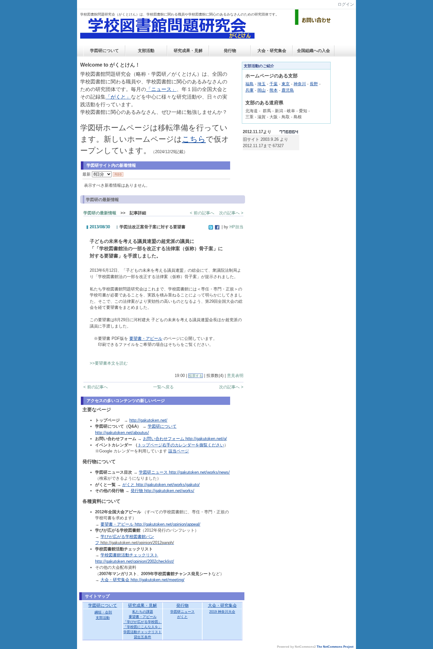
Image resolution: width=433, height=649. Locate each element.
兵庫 (249, 90)
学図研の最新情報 (99, 213)
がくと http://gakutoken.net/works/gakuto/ (161, 484)
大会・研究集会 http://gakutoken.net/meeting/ (142, 579)
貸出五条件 (142, 637)
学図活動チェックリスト (142, 632)
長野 (314, 83)
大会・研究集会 (271, 50)
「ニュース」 (161, 89)
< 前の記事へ (202, 213)
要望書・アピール (145, 338)
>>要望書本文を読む (109, 363)
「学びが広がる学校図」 (142, 622)
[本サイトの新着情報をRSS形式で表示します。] (118, 174)
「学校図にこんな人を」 (142, 627)
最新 (87, 174)
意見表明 (235, 375)
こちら (194, 139)
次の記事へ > (231, 213)
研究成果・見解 (188, 50)
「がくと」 (118, 97)
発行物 (230, 50)
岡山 (261, 90)
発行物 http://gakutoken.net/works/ (162, 490)
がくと (182, 617)
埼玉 (261, 83)
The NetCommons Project (335, 646)
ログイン (346, 4)
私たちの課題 (142, 611)
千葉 (273, 83)
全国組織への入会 (313, 50)
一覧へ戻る (163, 387)
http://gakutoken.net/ (148, 420)
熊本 (273, 90)
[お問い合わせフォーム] (314, 23)
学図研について (104, 50)
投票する (196, 376)
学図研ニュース (182, 611)
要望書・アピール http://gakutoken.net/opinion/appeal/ (150, 524)
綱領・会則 (103, 612)
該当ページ (178, 451)
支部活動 (146, 50)
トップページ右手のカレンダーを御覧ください (181, 445)
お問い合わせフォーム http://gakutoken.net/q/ (185, 438)
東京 (285, 83)
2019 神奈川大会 (222, 611)
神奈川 (300, 83)
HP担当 (236, 226)
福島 (249, 83)
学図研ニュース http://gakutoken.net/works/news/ (184, 472)
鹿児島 (287, 90)
